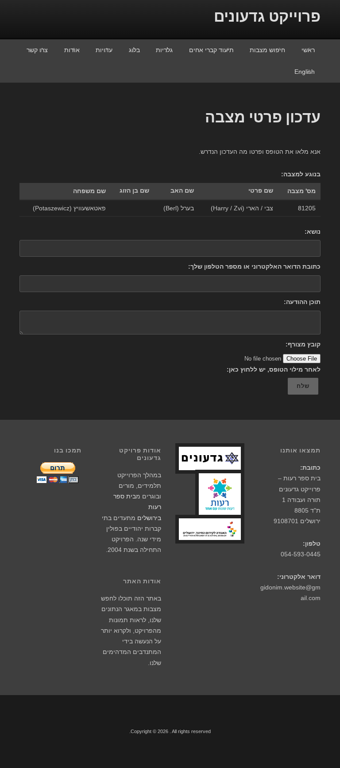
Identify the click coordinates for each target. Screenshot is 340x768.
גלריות (164, 49)
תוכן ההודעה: (302, 301)
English (304, 71)
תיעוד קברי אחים (211, 49)
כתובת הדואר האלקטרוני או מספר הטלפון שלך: (254, 266)
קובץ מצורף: (303, 344)
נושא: (313, 231)
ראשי (308, 49)
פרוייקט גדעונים (267, 16)
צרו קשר (37, 49)
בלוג (134, 49)
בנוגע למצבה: (301, 174)
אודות (72, 49)
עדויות (104, 49)
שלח (303, 386)
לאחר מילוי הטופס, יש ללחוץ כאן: (274, 369)
